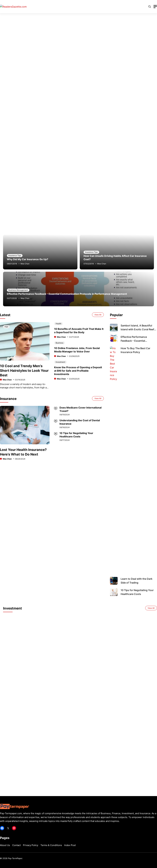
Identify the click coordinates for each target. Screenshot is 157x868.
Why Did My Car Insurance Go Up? (27, 259)
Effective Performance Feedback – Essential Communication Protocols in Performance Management (67, 293)
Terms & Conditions (51, 845)
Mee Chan (25, 263)
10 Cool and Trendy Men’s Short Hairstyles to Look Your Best (24, 370)
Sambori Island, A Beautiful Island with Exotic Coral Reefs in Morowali (138, 329)
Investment (60, 362)
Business (59, 343)
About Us (5, 845)
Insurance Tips (14, 255)
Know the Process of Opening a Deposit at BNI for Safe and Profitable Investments (78, 371)
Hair (6, 327)
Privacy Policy (30, 845)
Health (58, 323)
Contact (16, 845)
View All (97, 315)
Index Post (70, 845)
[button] (149, 6)
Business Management (18, 290)
